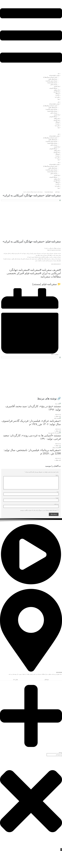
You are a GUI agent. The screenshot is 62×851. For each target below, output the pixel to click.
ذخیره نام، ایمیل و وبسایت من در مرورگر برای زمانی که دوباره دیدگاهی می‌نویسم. (38, 510)
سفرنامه (35, 269)
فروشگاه (58, 93)
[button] (61, 677)
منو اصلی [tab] (46, 679)
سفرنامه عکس (53, 84)
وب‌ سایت (56, 504)
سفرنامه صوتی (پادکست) (51, 80)
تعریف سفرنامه (50, 269)
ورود (59, 99)
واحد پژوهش (57, 90)
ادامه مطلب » (57, 416)
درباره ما (58, 95)
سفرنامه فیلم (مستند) (52, 82)
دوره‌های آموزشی (53, 88)
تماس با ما (57, 97)
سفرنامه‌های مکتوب (52, 79)
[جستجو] (61, 849)
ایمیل (57, 497)
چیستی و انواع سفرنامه (54, 75)
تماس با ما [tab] (15, 679)
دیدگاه (57, 475)
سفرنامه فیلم (32, 273)
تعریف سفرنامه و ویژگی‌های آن (50, 77)
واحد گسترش (57, 91)
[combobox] (54, 754)
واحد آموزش (57, 86)
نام (58, 491)
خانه (59, 73)
